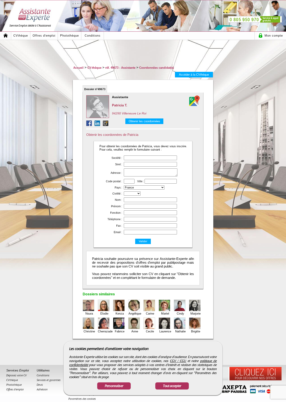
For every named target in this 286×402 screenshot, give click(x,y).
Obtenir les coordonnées (144, 121)
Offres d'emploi (44, 35)
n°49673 (94, 89)
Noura (89, 313)
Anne (134, 331)
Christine (89, 331)
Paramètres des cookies (82, 398)
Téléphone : (114, 219)
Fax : (119, 225)
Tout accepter (172, 386)
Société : (116, 158)
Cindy (180, 313)
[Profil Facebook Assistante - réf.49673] (90, 125)
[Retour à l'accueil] (5, 35)
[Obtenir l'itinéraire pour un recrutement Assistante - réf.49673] (194, 100)
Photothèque (69, 35)
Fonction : (116, 212)
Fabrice (119, 331)
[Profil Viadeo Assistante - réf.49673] (105, 125)
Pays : (118, 187)
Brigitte (195, 331)
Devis (40, 384)
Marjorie (195, 313)
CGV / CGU (178, 361)
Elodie (104, 313)
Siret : (118, 164)
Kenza (120, 313)
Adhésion (42, 389)
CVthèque (20, 35)
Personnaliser (114, 386)
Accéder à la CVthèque (194, 74)
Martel (165, 313)
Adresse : (116, 172)
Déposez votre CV (16, 375)
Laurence (165, 331)
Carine (150, 313)
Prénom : (116, 206)
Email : (118, 232)
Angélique (134, 313)
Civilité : (117, 193)
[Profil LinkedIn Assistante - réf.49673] (99, 125)
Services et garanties (49, 380)
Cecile (150, 331)
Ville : (140, 181)
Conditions (93, 35)
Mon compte (274, 35)
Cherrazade (105, 331)
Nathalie (180, 331)
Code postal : (114, 181)
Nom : (118, 199)
